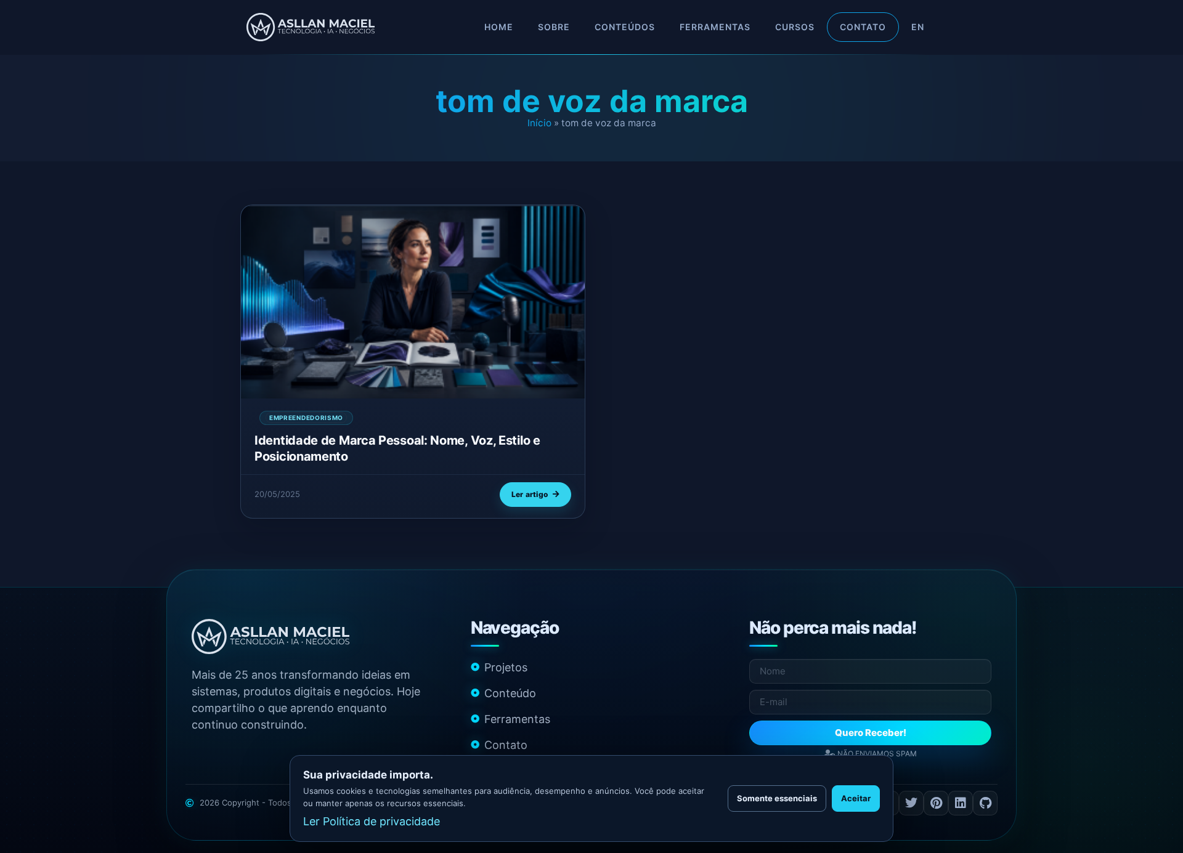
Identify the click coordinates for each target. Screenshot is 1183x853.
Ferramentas (715, 27)
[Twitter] (911, 803)
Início (539, 123)
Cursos (795, 27)
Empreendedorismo (306, 417)
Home (498, 27)
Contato (863, 27)
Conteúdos (625, 27)
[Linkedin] (960, 803)
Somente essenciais (777, 798)
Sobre (554, 27)
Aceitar (856, 798)
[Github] (985, 803)
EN (917, 27)
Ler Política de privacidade (371, 821)
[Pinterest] (936, 803)
